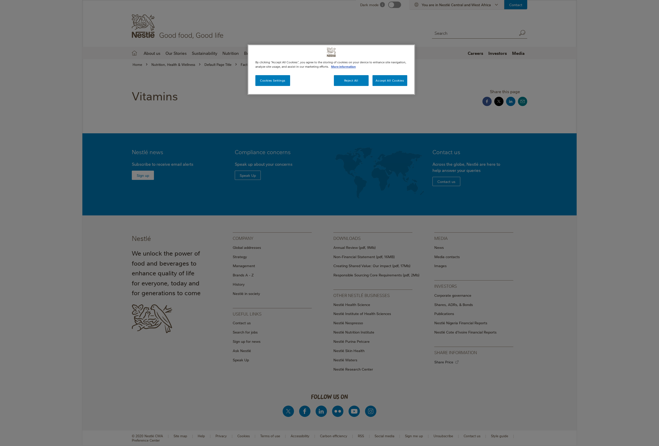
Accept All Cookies (390, 80)
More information (343, 66)
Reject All (351, 80)
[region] (331, 70)
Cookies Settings (272, 80)
